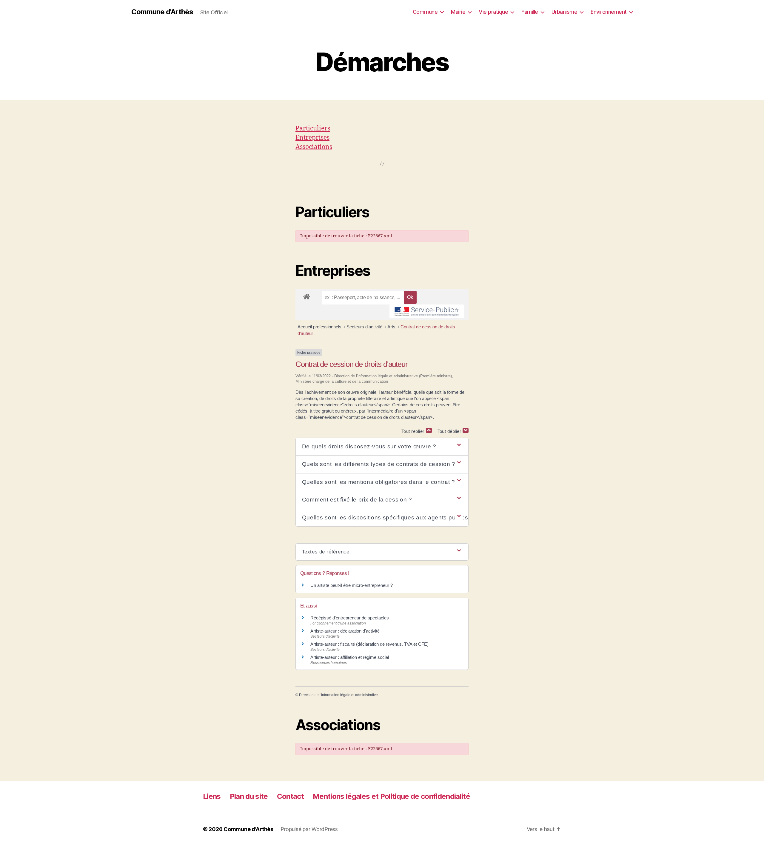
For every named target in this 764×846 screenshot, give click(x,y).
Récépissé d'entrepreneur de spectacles (349, 617)
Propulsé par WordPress (309, 829)
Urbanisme (564, 12)
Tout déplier (450, 431)
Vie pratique (493, 12)
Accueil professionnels (320, 326)
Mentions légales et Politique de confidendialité (391, 796)
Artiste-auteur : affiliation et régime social (349, 657)
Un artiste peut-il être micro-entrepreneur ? (351, 585)
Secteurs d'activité (364, 326)
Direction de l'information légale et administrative (338, 695)
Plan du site (249, 796)
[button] (382, 447)
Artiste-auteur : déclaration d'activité (345, 630)
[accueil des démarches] (306, 295)
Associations (313, 147)
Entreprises (312, 138)
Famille (529, 12)
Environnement (609, 12)
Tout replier (413, 431)
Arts (392, 326)
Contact (290, 796)
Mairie (458, 12)
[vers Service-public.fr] (426, 311)
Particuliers (312, 128)
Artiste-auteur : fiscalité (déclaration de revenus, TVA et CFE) (369, 644)
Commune (425, 12)
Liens (212, 796)
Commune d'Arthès (162, 12)
